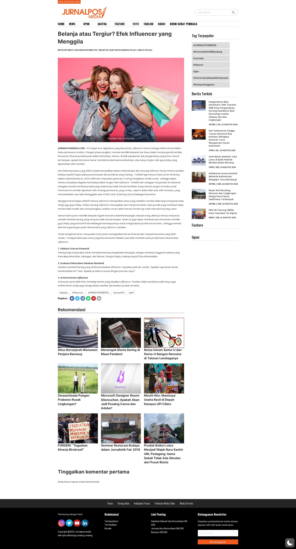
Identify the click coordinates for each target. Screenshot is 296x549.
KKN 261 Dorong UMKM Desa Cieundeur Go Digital (223, 212)
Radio (161, 24)
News (72, 24)
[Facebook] (72, 298)
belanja (63, 292)
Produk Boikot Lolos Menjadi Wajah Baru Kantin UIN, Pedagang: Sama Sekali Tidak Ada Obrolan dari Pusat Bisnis (163, 454)
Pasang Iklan (123, 503)
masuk (74, 481)
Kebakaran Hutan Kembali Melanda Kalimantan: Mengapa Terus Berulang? (223, 176)
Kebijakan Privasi (142, 503)
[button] (289, 542)
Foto (136, 24)
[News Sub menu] (78, 24)
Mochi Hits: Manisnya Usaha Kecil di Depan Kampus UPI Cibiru (159, 400)
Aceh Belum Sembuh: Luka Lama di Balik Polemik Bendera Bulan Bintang (223, 159)
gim (197, 71)
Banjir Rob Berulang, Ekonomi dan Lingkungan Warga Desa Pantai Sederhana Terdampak (222, 195)
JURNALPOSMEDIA (98, 292)
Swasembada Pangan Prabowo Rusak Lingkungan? (73, 400)
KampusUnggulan (204, 84)
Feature (120, 24)
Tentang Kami (111, 521)
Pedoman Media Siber (165, 503)
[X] (77, 298)
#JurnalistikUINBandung (208, 51)
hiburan (199, 64)
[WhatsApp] (88, 298)
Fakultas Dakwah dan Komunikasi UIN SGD (169, 523)
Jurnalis (199, 58)
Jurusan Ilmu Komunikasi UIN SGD (167, 528)
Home (61, 24)
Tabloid (148, 24)
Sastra (102, 24)
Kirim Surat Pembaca (183, 24)
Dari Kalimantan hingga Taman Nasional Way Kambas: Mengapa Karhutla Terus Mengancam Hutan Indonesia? (222, 138)
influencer (77, 292)
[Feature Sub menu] (127, 24)
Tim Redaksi (111, 525)
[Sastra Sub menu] (109, 24)
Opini (86, 24)
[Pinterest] (93, 298)
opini (131, 292)
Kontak (108, 528)
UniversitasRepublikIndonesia (211, 77)
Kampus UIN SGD (159, 532)
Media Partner (186, 503)
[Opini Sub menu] (92, 24)
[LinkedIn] (82, 298)
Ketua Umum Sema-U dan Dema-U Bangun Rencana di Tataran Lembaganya (163, 354)
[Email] (99, 298)
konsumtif (118, 292)
